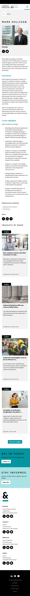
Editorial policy (15, 585)
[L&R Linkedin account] (12, 576)
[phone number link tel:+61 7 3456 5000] (4, 516)
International (6, 209)
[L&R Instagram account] (18, 576)
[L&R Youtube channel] (15, 576)
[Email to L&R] (11, 516)
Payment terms (15, 588)
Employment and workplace (10, 207)
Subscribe (6, 482)
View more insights (15, 442)
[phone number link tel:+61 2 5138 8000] (4, 531)
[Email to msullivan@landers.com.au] (7, 51)
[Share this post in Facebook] (3, 218)
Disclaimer (15, 583)
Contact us (6, 461)
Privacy (15, 591)
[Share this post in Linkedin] (7, 218)
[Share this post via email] (11, 218)
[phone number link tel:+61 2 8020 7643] (3, 51)
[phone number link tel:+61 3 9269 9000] (4, 547)
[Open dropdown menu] (27, 6)
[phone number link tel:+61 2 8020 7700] (4, 563)
